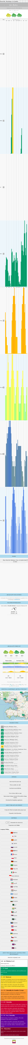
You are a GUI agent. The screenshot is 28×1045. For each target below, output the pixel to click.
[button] (5, 699)
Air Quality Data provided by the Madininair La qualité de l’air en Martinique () (14, 598)
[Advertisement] (14, 578)
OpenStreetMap (20, 719)
